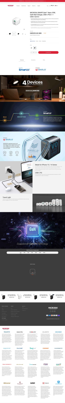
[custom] (50, 311)
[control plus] (36, 52)
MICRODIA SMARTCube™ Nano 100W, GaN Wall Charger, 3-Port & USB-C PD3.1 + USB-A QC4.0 (27, 295)
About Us (33, 5)
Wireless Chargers (4, 319)
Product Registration (14, 309)
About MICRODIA (25, 308)
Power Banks (4, 313)
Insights (38, 5)
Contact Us (24, 310)
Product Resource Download (15, 311)
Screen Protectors (4, 314)
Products (18, 5)
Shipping (31, 35)
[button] (25, 34)
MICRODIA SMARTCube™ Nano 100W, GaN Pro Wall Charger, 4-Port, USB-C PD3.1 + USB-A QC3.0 (11, 295)
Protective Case (4, 311)
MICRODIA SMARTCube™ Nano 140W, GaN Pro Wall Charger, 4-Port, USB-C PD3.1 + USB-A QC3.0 (43, 295)
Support (29, 5)
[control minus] (31, 52)
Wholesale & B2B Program (15, 316)
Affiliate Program (13, 314)
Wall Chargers (4, 318)
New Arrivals (24, 5)
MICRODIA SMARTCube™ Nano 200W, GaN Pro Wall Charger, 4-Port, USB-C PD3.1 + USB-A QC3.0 (59, 295)
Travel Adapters (4, 316)
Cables (3, 309)
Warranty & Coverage (14, 313)
